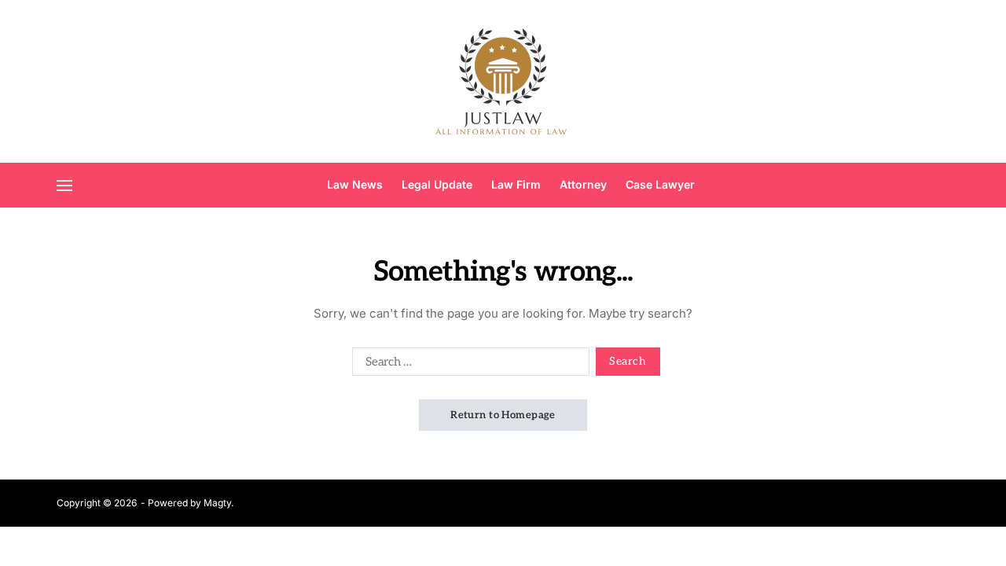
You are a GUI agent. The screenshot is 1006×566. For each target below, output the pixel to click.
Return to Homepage (503, 415)
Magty (217, 503)
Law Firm (516, 184)
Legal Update (437, 184)
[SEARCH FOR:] (467, 364)
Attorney (583, 184)
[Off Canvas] (64, 185)
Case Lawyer (660, 184)
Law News (355, 184)
